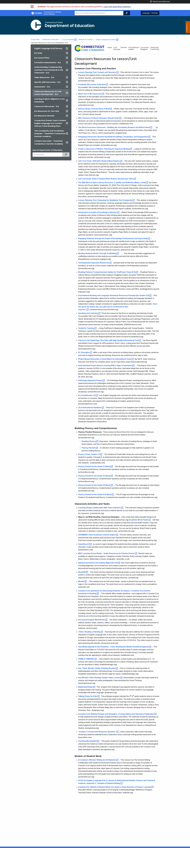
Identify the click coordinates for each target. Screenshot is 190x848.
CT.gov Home (35, 39)
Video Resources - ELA (44, 77)
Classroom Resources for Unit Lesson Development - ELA (47, 93)
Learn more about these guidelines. (117, 7)
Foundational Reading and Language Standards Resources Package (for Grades (113, 295)
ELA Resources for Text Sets (46, 111)
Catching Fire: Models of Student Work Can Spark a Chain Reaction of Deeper (114, 787)
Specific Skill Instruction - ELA (47, 82)
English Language (106, 39)
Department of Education (51, 39)
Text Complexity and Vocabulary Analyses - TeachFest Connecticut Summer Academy (49, 134)
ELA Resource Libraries (44, 115)
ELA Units (38, 53)
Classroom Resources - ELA (46, 106)
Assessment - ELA (42, 87)
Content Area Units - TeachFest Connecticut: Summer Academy (48, 142)
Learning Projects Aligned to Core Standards (49, 100)
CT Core (68, 39)
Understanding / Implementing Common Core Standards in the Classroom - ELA (48, 70)
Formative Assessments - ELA (47, 62)
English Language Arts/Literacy (48, 48)
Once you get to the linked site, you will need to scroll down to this (117, 306)
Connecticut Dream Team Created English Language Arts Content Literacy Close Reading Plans (50, 123)
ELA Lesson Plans (41, 58)
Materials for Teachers (86, 39)
